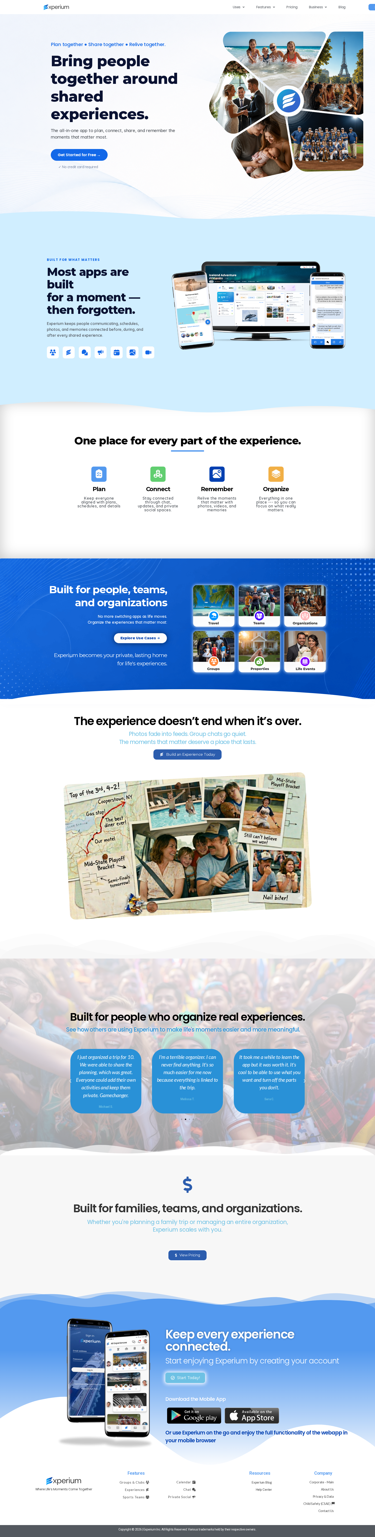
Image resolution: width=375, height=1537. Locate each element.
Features (263, 7)
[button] (238, 7)
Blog (341, 7)
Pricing (291, 7)
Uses (236, 7)
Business (316, 7)
